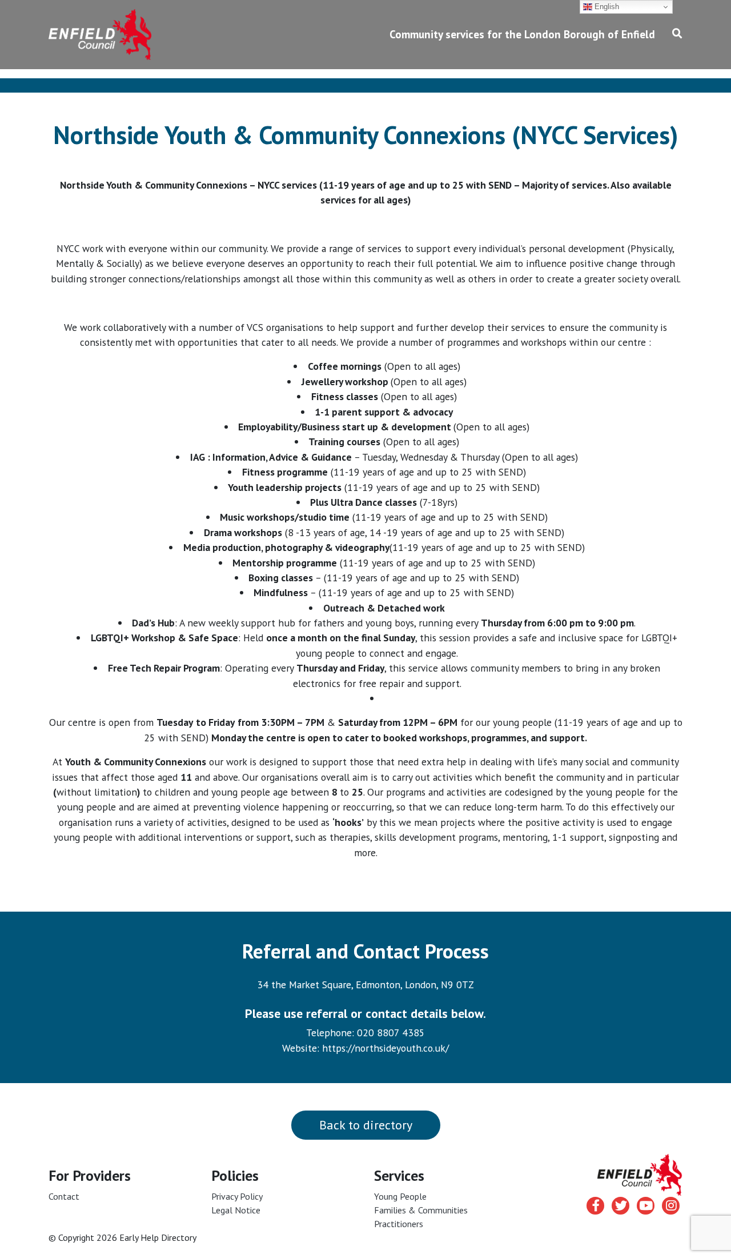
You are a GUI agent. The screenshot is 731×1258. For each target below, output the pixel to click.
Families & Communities (421, 1210)
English (605, 6)
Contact (64, 1196)
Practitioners (398, 1223)
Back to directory (365, 1125)
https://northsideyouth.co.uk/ (385, 1048)
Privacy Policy (237, 1196)
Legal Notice (235, 1210)
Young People (400, 1196)
